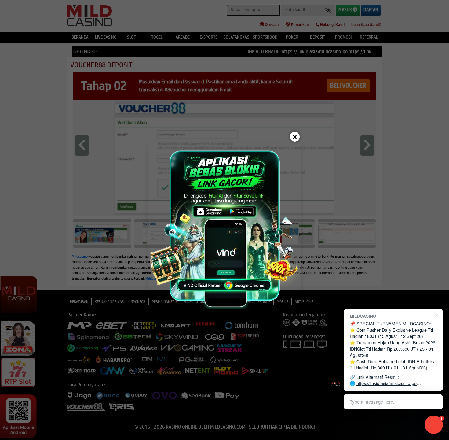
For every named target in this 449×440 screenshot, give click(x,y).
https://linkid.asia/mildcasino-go (386, 383)
